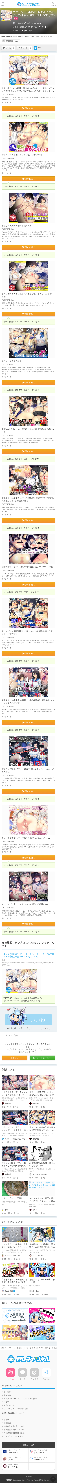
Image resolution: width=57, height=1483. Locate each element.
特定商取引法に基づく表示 (14, 1426)
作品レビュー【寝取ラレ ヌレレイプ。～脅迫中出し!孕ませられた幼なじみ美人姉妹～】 (14, 1131)
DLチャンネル (28, 4)
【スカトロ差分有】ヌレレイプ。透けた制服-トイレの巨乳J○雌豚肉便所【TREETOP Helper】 (15, 1096)
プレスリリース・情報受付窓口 (16, 1408)
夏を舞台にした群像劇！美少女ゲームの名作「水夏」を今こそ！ (42, 1247)
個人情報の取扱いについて (14, 1429)
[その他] (39, 48)
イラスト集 (27, 31)
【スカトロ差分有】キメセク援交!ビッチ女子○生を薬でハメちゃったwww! (42, 1095)
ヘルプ (6, 1402)
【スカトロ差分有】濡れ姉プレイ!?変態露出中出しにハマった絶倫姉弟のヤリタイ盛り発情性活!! (42, 1131)
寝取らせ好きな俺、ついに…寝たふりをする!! (22, 155)
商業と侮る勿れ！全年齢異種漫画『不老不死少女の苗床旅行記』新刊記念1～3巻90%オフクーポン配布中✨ (14, 1283)
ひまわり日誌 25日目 (12, 1198)
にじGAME (40, 1451)
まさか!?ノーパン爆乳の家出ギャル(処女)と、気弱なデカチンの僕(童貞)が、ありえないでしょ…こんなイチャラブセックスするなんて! (28, 91)
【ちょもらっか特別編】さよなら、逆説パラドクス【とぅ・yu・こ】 (14, 1247)
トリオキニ (14, 1466)
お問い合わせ (9, 1405)
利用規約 (7, 1395)
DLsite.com (14, 1451)
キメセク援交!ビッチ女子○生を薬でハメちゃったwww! (26, 838)
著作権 (6, 1420)
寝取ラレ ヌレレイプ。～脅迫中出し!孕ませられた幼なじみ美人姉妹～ (14, 1165)
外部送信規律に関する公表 (14, 1433)
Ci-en (14, 1458)
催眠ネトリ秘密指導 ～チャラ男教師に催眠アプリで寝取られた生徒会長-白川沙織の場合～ (28, 499)
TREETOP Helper (12, 41)
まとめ (19, 1348)
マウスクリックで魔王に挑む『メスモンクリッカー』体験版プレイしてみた (42, 1201)
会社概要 (7, 1392)
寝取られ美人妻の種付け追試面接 (16, 225)
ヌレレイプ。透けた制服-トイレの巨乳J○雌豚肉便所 (25, 904)
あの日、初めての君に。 (12, 361)
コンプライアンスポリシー (14, 1436)
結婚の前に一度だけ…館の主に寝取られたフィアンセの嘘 (27, 567)
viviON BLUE (40, 1458)
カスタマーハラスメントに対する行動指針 (20, 1399)
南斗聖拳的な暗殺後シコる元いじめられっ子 (42, 1164)
